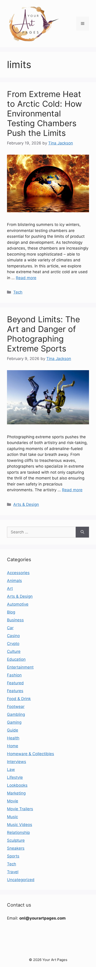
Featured (15, 683)
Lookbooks (17, 785)
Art (10, 588)
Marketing (16, 793)
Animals (14, 580)
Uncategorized (20, 879)
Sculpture (16, 840)
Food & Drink (19, 698)
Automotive (17, 604)
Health (13, 738)
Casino (13, 635)
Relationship (18, 832)
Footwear (15, 706)
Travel (12, 872)
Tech (17, 292)
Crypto (13, 643)
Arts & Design (26, 504)
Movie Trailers (20, 809)
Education (16, 659)
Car (10, 628)
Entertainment (20, 667)
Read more (26, 277)
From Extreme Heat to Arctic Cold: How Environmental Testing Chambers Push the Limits (44, 113)
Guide (12, 730)
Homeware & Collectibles (30, 753)
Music (12, 816)
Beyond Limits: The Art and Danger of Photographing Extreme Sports (43, 333)
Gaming (14, 722)
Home (12, 746)
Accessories (18, 572)
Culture (14, 651)
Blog (11, 612)
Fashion (14, 675)
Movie (12, 801)
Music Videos (19, 824)
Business (15, 620)
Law (11, 769)
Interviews (16, 761)
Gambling (16, 714)
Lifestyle (15, 777)
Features (15, 690)
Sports (13, 856)
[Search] (82, 532)
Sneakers (15, 848)
